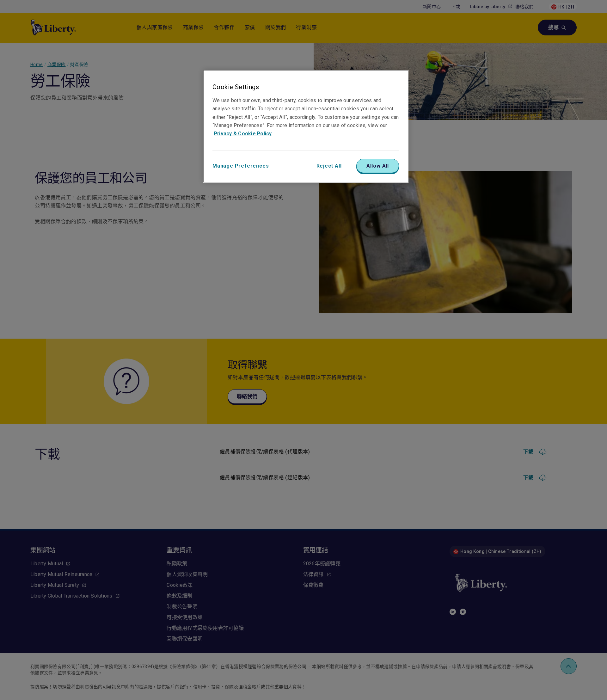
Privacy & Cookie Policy (243, 134)
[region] (305, 126)
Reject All (329, 166)
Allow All (377, 166)
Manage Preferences (240, 166)
